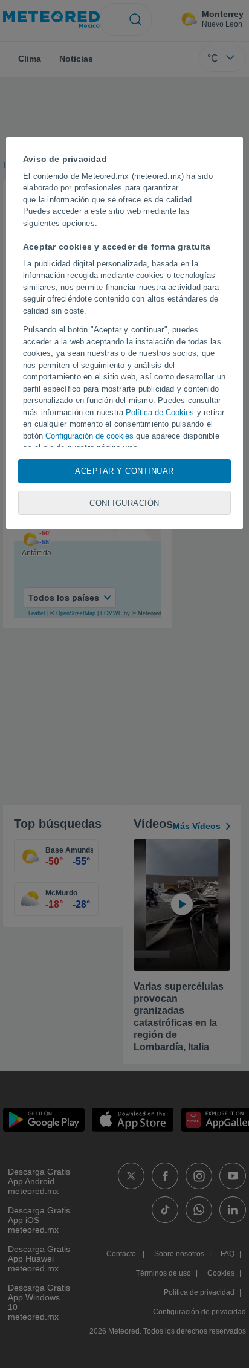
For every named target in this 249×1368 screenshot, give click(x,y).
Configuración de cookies (89, 435)
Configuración (124, 503)
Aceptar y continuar (124, 471)
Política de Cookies (160, 412)
